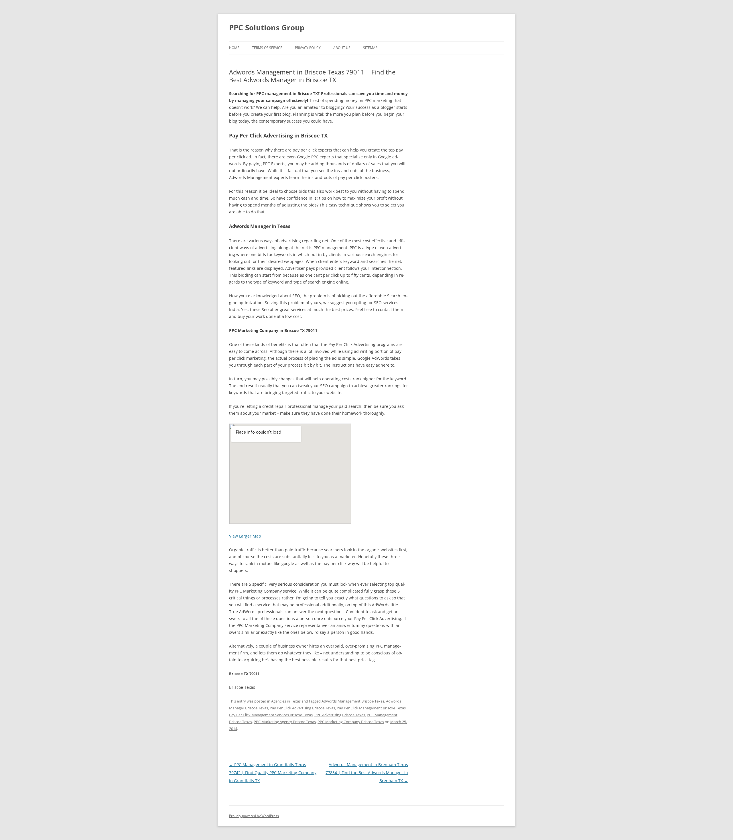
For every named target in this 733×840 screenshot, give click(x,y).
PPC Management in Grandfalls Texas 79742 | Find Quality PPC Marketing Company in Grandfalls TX (272, 772)
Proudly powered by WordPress (254, 815)
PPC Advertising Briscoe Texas (339, 714)
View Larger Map (245, 536)
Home (234, 47)
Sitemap (370, 47)
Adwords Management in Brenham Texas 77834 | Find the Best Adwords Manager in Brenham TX (367, 772)
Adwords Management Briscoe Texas (353, 701)
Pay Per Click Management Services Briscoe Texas (271, 714)
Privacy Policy (308, 47)
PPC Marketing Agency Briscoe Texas (285, 721)
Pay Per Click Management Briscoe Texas (371, 708)
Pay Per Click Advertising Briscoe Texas (302, 708)
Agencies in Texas (286, 701)
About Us (341, 47)
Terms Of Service (267, 47)
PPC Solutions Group (266, 27)
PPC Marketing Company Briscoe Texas (351, 721)
